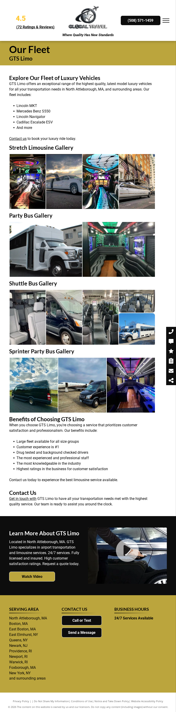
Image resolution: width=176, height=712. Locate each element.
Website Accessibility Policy (147, 701)
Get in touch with (22, 498)
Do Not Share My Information (51, 701)
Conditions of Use (81, 701)
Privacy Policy (21, 701)
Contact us (18, 138)
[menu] (166, 21)
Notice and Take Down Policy (111, 701)
